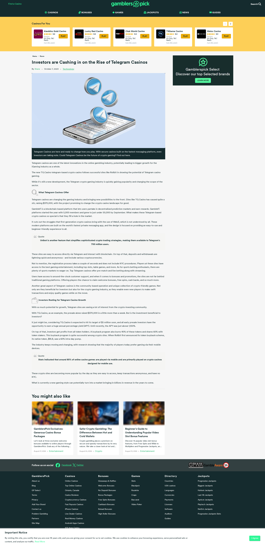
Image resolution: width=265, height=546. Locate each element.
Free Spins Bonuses (106, 500)
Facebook (66, 465)
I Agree (254, 538)
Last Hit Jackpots (205, 495)
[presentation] (225, 24)
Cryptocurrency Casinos (75, 500)
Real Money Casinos (74, 519)
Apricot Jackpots (205, 500)
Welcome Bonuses (106, 486)
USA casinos (170, 486)
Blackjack (135, 486)
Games (135, 476)
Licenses (168, 505)
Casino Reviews (72, 495)
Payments (169, 500)
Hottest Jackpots (205, 490)
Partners (35, 519)
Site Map (35, 523)
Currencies (169, 495)
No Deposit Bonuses (107, 490)
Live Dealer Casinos (73, 514)
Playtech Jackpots (206, 505)
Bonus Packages (105, 495)
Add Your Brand (38, 505)
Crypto (98, 451)
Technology (68, 69)
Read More (40, 542)
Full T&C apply (49, 43)
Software (169, 509)
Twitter (80, 465)
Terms (34, 495)
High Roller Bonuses (107, 514)
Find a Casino (15, 4)
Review (47, 36)
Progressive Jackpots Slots (209, 514)
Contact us (36, 509)
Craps (133, 495)
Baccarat (135, 500)
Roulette (135, 490)
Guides (216, 12)
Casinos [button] (53, 12)
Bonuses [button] (86, 12)
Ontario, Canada (72, 490)
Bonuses (103, 476)
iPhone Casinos (71, 509)
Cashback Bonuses (106, 505)
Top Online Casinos (73, 486)
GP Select (36, 490)
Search (254, 4)
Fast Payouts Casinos (74, 505)
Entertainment (56, 451)
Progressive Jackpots (207, 481)
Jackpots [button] (153, 12)
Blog (34, 486)
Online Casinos (71, 481)
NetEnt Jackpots (205, 509)
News (185, 12)
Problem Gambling (40, 514)
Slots (133, 481)
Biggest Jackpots (205, 486)
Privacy (35, 500)
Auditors (168, 514)
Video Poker (136, 505)
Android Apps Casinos (74, 523)
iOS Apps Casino (72, 528)
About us (36, 481)
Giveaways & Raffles (107, 481)
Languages (169, 490)
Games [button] (119, 12)
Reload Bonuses (105, 509)
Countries (169, 481)
